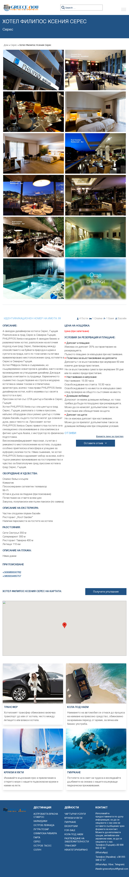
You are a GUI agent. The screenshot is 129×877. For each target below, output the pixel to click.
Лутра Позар (41, 830)
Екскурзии (71, 826)
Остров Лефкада (44, 825)
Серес (14, 44)
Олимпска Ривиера (45, 834)
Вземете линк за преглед (109, 436)
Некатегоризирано (76, 850)
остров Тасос (42, 846)
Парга (37, 838)
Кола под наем (73, 835)
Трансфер (70, 846)
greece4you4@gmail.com (115, 869)
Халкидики (40, 821)
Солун (37, 850)
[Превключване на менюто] (123, 9)
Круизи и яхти (73, 818)
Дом (6, 44)
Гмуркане (70, 822)
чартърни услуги (75, 814)
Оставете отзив (93, 443)
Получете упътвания (106, 591)
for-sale (69, 830)
